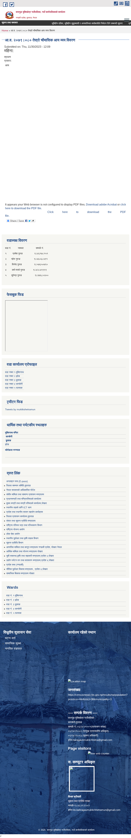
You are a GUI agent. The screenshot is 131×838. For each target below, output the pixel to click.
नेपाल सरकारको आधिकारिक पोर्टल (20, 490)
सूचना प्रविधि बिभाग (14, 542)
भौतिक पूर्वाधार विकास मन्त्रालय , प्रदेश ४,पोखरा (27, 569)
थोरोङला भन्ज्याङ (13, 450)
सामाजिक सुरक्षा (13, 643)
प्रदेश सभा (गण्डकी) (15, 564)
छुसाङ (8, 440)
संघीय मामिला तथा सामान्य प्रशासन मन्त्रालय (25, 494)
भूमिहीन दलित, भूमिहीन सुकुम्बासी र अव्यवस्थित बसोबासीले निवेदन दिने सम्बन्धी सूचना (77, 23)
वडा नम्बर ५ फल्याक (13, 387)
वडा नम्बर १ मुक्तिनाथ (14, 372)
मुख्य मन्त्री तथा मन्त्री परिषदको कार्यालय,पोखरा (26, 503)
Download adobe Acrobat (101, 204)
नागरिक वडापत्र (13, 648)
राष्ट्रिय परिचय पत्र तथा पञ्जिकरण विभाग (24, 525)
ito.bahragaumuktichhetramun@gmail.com (96, 809)
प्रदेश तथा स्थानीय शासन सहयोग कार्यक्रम (24, 511)
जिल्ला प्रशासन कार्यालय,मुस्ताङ (20, 516)
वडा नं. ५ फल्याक (13, 613)
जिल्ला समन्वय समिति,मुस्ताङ (18, 485)
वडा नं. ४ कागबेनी (13, 608)
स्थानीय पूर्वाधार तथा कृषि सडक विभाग (22, 538)
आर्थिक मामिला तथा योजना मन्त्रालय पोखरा (24, 551)
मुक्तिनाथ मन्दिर (12, 432)
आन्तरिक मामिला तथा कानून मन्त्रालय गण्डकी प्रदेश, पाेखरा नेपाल (34, 547)
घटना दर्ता (10, 638)
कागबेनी (9, 436)
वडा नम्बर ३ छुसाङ (13, 380)
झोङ (8, 444)
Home (5, 30)
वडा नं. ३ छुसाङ (13, 604)
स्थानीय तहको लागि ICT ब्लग (18, 507)
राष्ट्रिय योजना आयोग (15, 529)
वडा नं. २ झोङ (12, 599)
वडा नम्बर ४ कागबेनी (14, 383)
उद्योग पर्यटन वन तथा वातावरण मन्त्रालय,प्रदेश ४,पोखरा (30, 560)
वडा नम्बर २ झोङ (12, 376)
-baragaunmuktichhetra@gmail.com (92, 739)
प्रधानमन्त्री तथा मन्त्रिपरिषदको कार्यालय (23, 498)
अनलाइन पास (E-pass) (17, 481)
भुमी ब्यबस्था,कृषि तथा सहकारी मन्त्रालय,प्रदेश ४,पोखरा (30, 555)
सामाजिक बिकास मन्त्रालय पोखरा (20, 573)
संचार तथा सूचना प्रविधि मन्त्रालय (20, 520)
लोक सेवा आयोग (13, 533)
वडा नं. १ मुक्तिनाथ (14, 595)
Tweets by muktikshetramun (20, 409)
